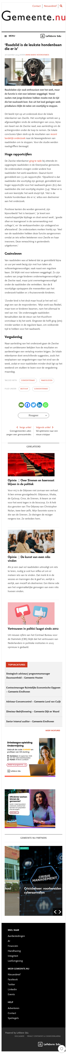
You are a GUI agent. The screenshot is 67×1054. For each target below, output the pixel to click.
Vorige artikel (25, 428)
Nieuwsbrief (50, 6)
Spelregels (13, 1018)
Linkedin (12, 989)
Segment (10, 848)
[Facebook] (27, 405)
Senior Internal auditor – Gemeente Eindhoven (30, 721)
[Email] (21, 405)
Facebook (13, 979)
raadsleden (46, 380)
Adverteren (13, 1008)
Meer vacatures (52, 731)
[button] (55, 912)
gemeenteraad (28, 380)
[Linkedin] (39, 405)
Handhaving (14, 951)
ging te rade (35, 161)
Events (11, 994)
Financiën (13, 946)
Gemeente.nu (34, 18)
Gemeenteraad (41, 389)
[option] (35, 881)
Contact (36, 6)
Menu (12, 36)
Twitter (11, 984)
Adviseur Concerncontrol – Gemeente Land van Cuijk (33, 702)
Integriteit (13, 956)
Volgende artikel (43, 428)
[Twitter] (33, 405)
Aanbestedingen (16, 936)
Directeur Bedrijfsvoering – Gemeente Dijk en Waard (32, 711)
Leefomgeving (15, 961)
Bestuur (24, 389)
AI (9, 941)
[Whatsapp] (45, 405)
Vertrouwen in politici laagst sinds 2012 (33, 628)
